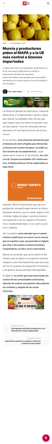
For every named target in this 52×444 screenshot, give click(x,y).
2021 (5, 43)
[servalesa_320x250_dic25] (26, 185)
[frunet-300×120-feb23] (26, 302)
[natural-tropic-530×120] (26, 102)
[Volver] (4, 3)
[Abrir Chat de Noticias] (46, 438)
